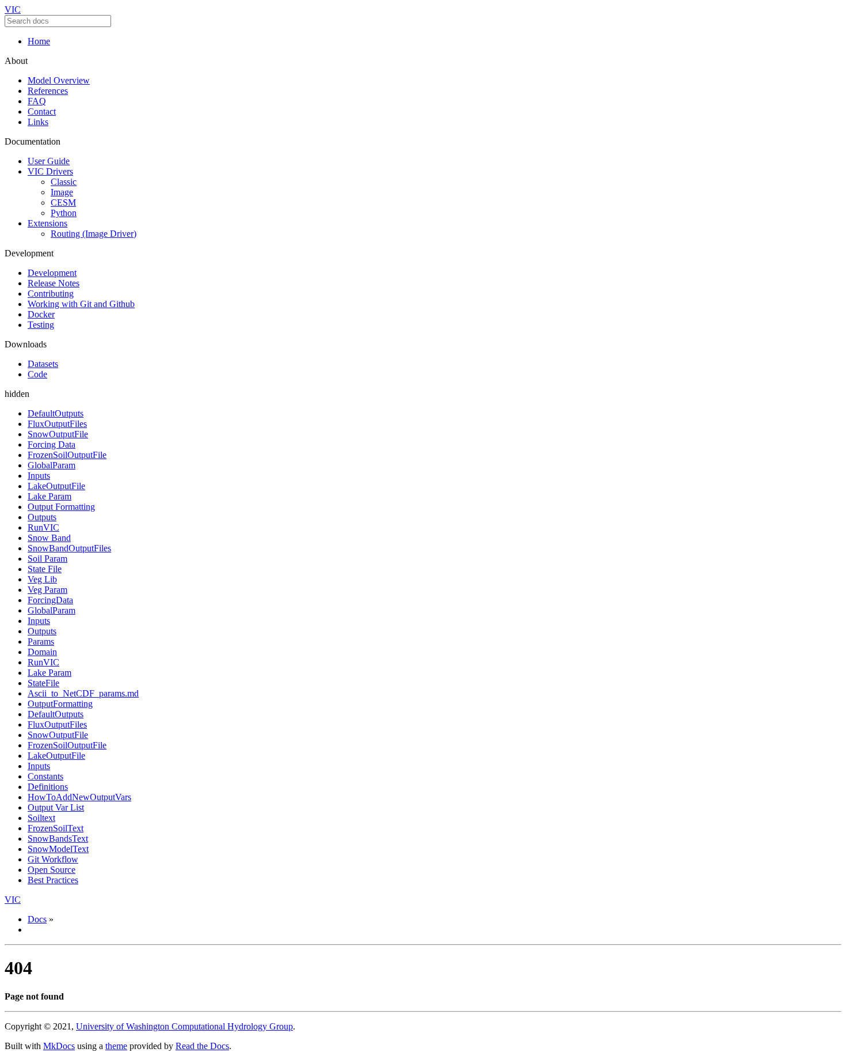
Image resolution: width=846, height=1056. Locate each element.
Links (38, 122)
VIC (13, 9)
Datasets (43, 364)
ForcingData (50, 600)
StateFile (43, 683)
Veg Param (47, 590)
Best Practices (53, 880)
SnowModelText (58, 849)
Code (37, 374)
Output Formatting (61, 507)
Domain (42, 652)
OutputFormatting (60, 704)
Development (52, 273)
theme (116, 1046)
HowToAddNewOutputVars (79, 797)
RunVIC (43, 527)
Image (62, 192)
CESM (63, 202)
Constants (45, 776)
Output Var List (56, 807)
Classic (64, 182)
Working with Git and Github (81, 304)
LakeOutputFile (56, 486)
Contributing (51, 293)
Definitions (48, 787)
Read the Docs (202, 1046)
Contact (42, 111)
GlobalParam (51, 465)
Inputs (39, 475)
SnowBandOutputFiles (69, 548)
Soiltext (41, 818)
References (48, 91)
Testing (41, 325)
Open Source (51, 870)
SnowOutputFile (58, 434)
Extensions (47, 223)
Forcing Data (51, 444)
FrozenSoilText (55, 828)
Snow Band (49, 538)
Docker (41, 314)
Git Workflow (53, 859)
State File (45, 569)
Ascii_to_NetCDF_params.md (83, 693)
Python (64, 213)
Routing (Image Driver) (93, 234)
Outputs (42, 517)
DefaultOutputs (55, 413)
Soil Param (47, 558)
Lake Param (49, 496)
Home (39, 41)
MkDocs (59, 1046)
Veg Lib (42, 579)
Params (41, 641)
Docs (37, 919)
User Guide (49, 161)
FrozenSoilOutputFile (67, 455)
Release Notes (53, 283)
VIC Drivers (50, 171)
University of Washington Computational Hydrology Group (184, 1026)
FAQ (37, 101)
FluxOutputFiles (57, 424)
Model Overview (59, 80)
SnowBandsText (58, 838)
